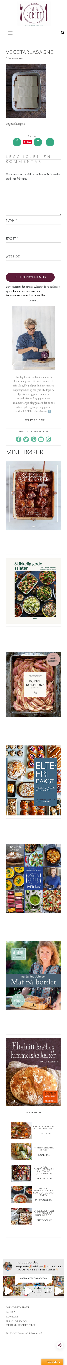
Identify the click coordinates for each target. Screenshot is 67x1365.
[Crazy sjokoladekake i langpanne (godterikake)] (21, 1173)
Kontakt (12, 1316)
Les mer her (33, 420)
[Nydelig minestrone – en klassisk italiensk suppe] (21, 1194)
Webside (13, 257)
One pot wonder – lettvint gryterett (44, 1127)
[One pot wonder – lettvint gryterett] (21, 1130)
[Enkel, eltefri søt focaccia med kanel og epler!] (21, 1216)
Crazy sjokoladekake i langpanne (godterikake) (44, 1170)
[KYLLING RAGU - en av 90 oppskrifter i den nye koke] (8, 1291)
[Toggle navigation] (10, 33)
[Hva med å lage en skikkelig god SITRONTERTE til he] (49, 1291)
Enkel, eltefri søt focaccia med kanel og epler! (43, 1213)
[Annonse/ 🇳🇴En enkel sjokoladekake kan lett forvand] (28, 1291)
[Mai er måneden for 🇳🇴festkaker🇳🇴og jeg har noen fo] (39, 1291)
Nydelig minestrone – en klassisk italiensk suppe (43, 1191)
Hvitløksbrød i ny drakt (43, 1149)
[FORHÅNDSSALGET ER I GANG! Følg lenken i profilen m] (59, 1281)
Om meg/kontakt (17, 1307)
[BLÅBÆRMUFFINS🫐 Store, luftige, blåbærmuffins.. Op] (18, 1291)
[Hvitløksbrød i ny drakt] (21, 1151)
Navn (11, 220)
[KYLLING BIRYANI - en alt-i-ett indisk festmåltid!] (59, 1291)
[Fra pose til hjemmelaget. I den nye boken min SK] (8, 1281)
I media (10, 1312)
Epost (12, 238)
